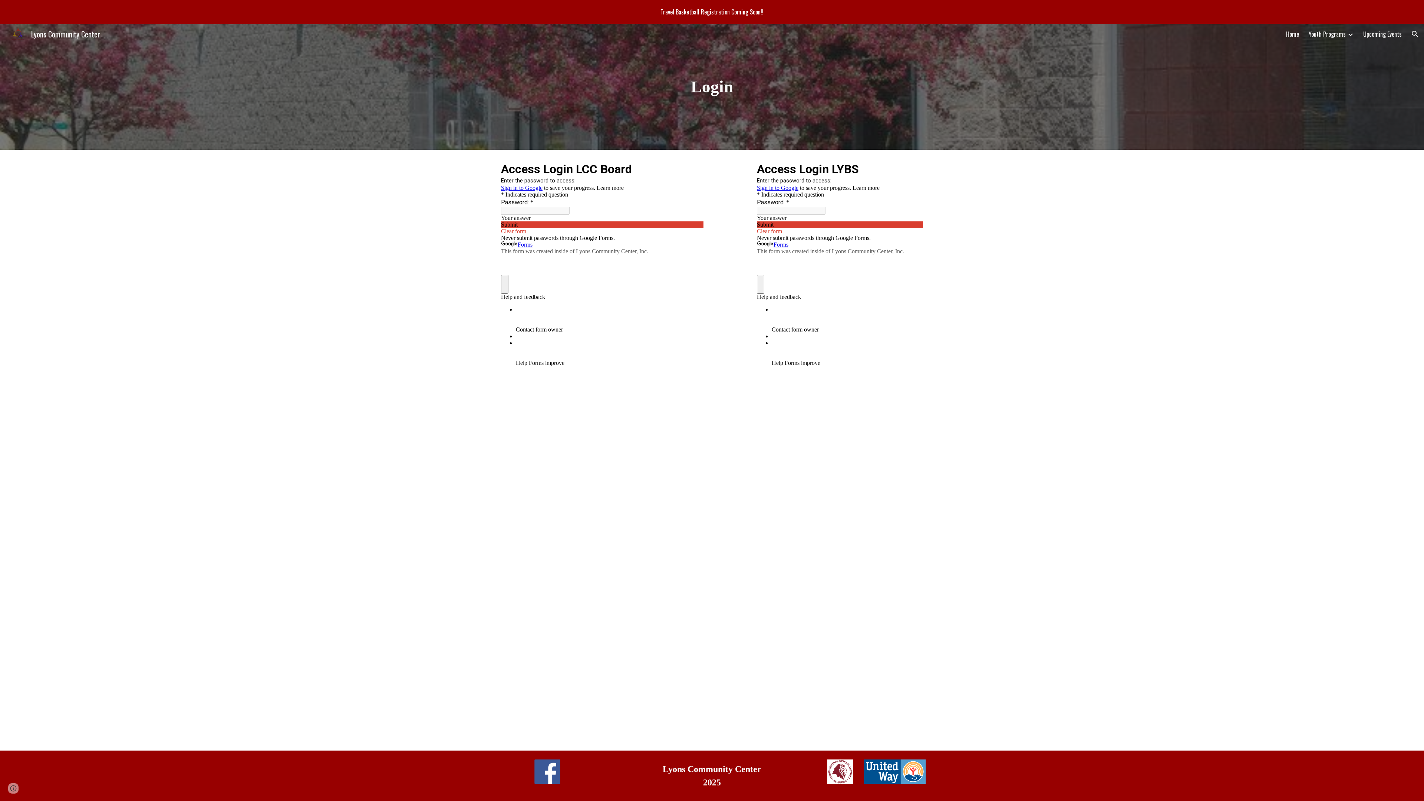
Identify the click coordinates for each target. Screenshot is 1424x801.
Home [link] (1292, 34)
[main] (712, 87)
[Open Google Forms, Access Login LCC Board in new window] (692, 168)
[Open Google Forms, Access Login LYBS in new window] (912, 168)
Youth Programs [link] (1327, 34)
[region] (712, 12)
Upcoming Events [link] (1382, 34)
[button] (1415, 34)
